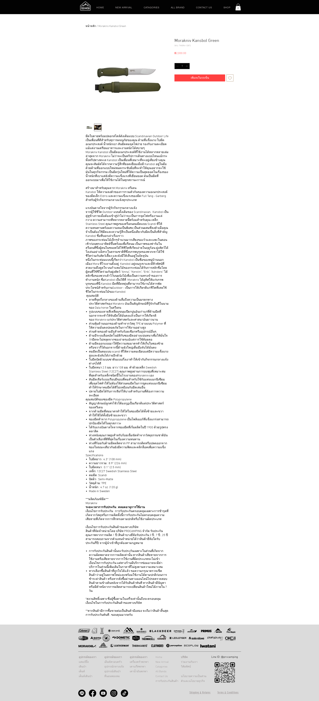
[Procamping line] (82, 693)
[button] (238, 7)
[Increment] (187, 66)
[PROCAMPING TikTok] (124, 693)
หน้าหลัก (91, 26)
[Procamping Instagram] (113, 693)
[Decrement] (177, 66)
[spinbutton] (182, 66)
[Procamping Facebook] (92, 693)
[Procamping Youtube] (103, 693)
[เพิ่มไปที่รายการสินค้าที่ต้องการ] (229, 77)
